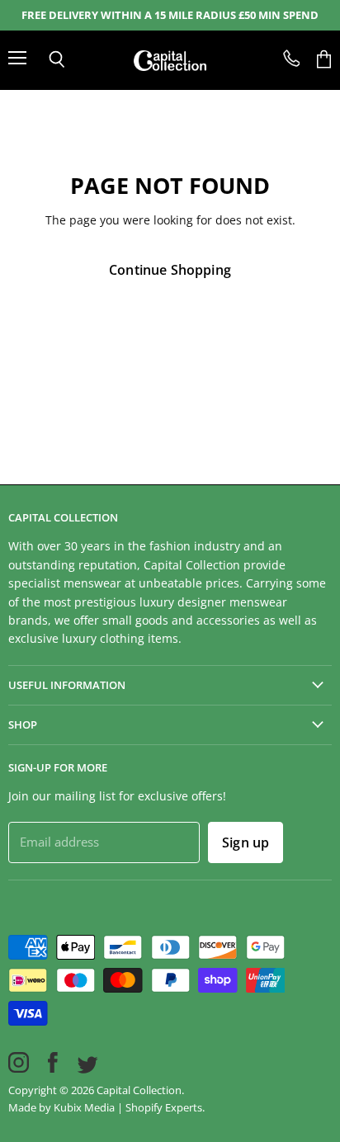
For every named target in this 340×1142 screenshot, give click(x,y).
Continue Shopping (170, 270)
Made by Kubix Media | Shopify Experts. (106, 1107)
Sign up (245, 842)
